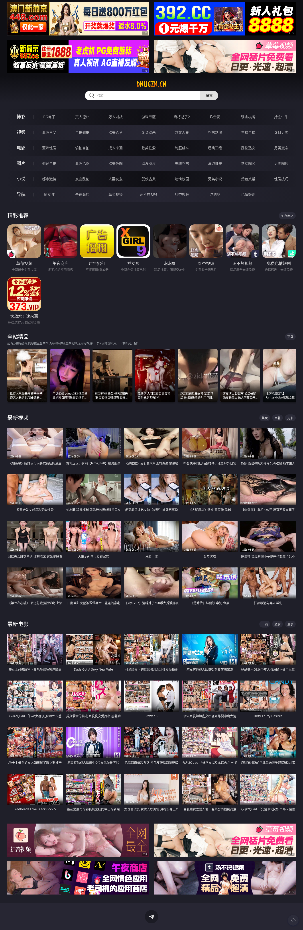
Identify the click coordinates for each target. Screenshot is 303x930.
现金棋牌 (248, 116)
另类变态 (281, 147)
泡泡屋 (215, 194)
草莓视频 (115, 194)
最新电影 (18, 624)
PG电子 (49, 116)
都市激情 (49, 179)
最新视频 (18, 417)
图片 (21, 163)
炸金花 (215, 116)
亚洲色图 (82, 163)
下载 (290, 337)
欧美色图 (115, 163)
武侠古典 (149, 179)
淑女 (277, 624)
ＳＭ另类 (281, 132)
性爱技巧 (281, 179)
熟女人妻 (182, 132)
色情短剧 (248, 194)
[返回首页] (293, 920)
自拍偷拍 (82, 132)
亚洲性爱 (49, 147)
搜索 (209, 95)
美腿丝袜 (182, 163)
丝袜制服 (215, 132)
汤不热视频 (148, 194)
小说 (21, 179)
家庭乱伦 (82, 179)
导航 (21, 194)
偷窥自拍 (49, 163)
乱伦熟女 (248, 147)
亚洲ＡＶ (49, 132)
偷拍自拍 (82, 147)
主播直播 (248, 132)
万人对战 (115, 116)
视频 (21, 132)
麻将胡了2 (182, 116)
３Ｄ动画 (149, 132)
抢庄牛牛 (281, 116)
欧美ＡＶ (115, 132)
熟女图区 (248, 163)
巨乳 (277, 418)
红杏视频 (182, 194)
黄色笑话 (248, 179)
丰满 (265, 624)
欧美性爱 (149, 147)
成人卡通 (115, 147)
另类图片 (281, 163)
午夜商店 (82, 194)
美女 (265, 418)
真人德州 (82, 116)
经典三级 (215, 147)
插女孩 (49, 194)
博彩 (21, 117)
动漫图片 (149, 163)
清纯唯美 (215, 163)
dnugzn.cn (151, 84)
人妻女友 (115, 179)
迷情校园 (182, 179)
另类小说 (215, 179)
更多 (290, 418)
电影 (21, 148)
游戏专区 (149, 116)
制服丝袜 (182, 147)
